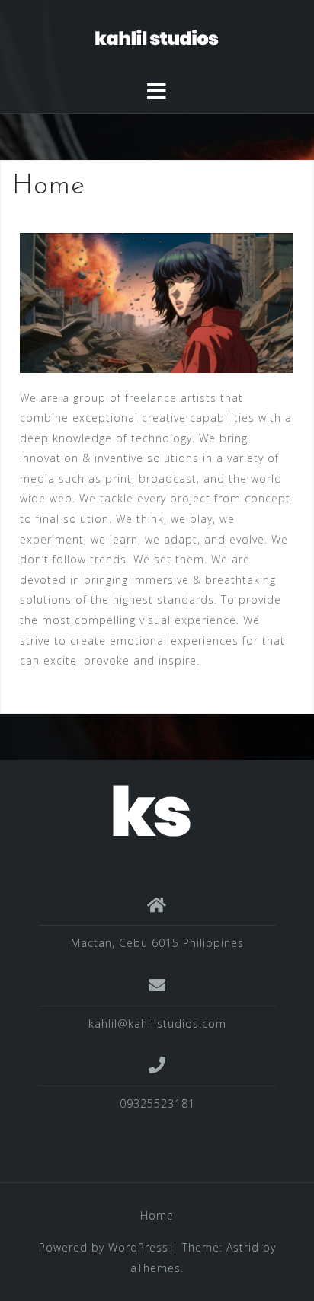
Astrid (242, 1247)
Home (157, 1215)
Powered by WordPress (103, 1247)
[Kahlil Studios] (151, 809)
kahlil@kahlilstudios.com (157, 1023)
